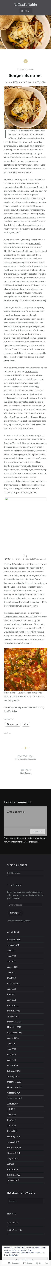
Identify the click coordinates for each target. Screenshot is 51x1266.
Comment (37, 831)
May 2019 (11, 1120)
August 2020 (12, 1038)
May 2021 (11, 994)
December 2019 (14, 1082)
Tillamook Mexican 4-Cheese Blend (20, 616)
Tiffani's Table (25, 4)
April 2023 (11, 961)
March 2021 (12, 1005)
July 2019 (11, 1109)
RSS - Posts (12, 1222)
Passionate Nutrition (31, 707)
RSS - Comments (14, 1230)
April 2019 (11, 1125)
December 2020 (14, 1022)
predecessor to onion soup (21, 579)
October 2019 (13, 1093)
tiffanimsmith (21, 82)
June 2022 (11, 972)
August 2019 (12, 1104)
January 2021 (13, 1016)
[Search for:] (25, 1201)
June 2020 (11, 1049)
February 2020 (13, 1071)
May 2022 (11, 978)
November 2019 (14, 1087)
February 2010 (13, 1175)
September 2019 (14, 1098)
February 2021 (13, 1011)
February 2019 (13, 1136)
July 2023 (11, 951)
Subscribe (14, 885)
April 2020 (11, 1060)
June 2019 (11, 1114)
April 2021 (11, 1000)
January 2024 (13, 945)
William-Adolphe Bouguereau (17, 559)
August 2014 (12, 1158)
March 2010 (12, 1169)
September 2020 (14, 1033)
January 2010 (13, 1180)
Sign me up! (15, 913)
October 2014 (13, 1153)
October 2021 (13, 983)
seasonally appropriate (14, 311)
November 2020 (14, 1027)
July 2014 (11, 1164)
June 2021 (11, 989)
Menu (27, 11)
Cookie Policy (13, 1255)
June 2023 (11, 956)
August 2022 (12, 967)
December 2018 (14, 1147)
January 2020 (13, 1076)
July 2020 (11, 1043)
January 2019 (13, 1142)
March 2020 (12, 1065)
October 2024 (13, 940)
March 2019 (12, 1131)
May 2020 (11, 1054)
